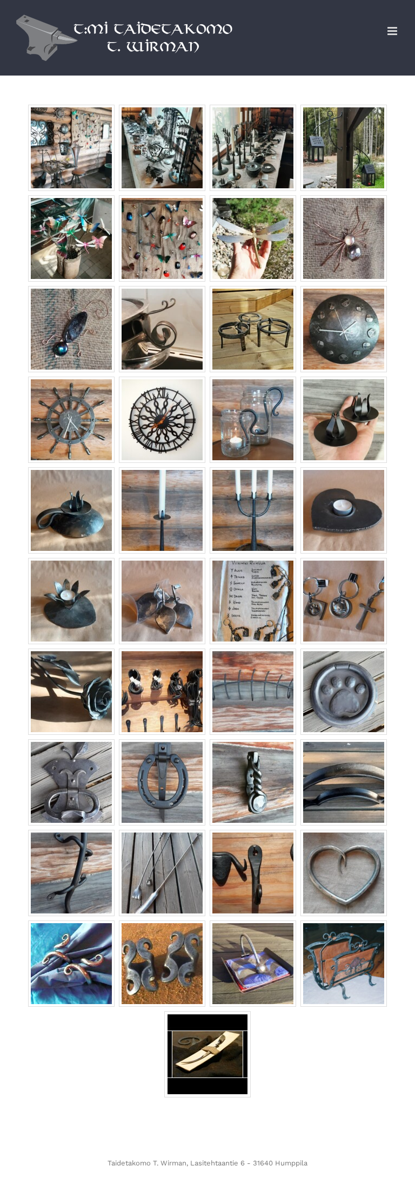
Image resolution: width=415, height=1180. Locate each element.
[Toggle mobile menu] (393, 31)
